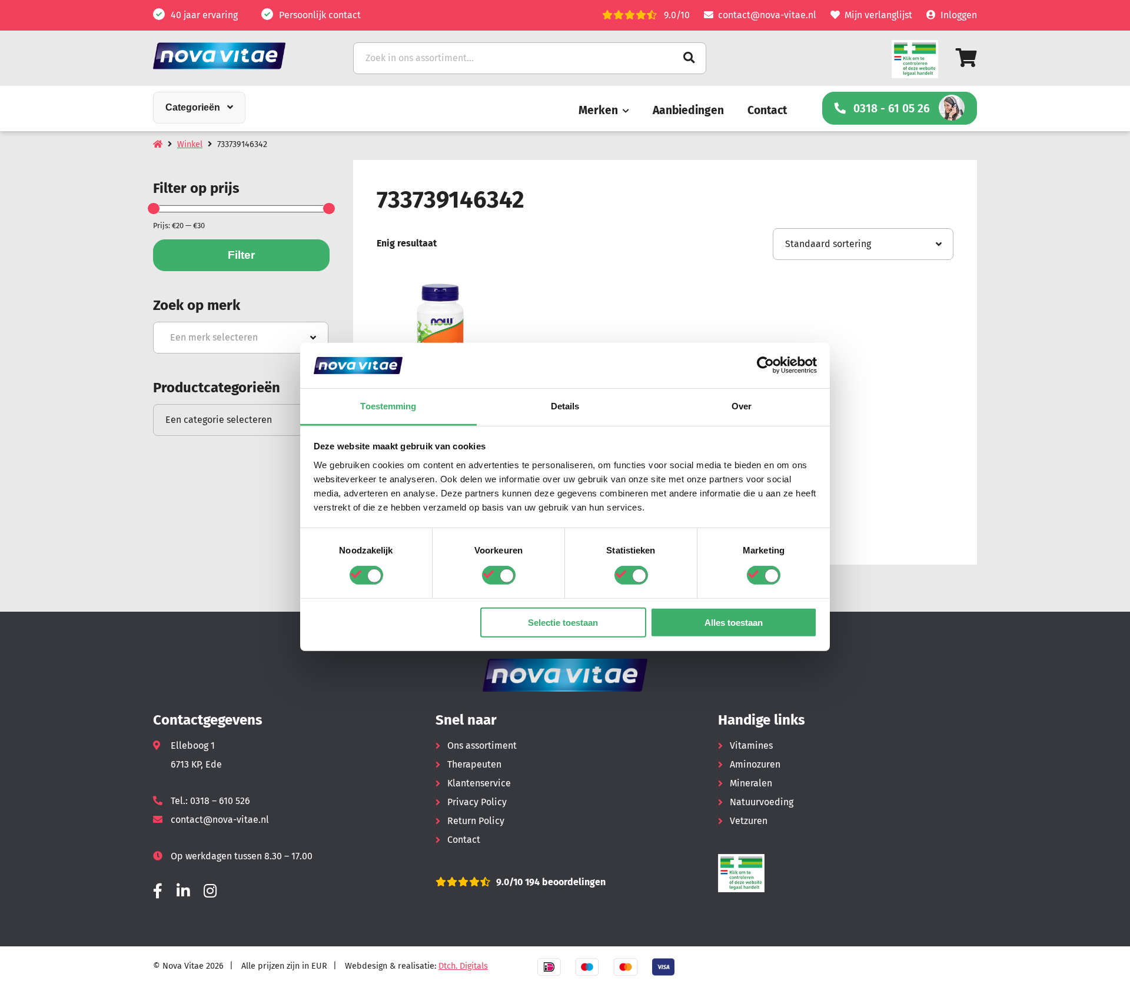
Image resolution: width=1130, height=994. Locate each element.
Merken (598, 110)
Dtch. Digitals (463, 966)
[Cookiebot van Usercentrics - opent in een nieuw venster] (765, 365)
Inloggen (958, 15)
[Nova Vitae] (235, 55)
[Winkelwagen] (966, 58)
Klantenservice (479, 783)
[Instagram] (210, 891)
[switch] (499, 575)
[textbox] (240, 337)
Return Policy (475, 820)
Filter (241, 255)
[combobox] (241, 337)
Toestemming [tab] (388, 406)
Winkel (189, 144)
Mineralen (751, 783)
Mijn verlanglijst (878, 15)
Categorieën (192, 107)
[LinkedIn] (183, 891)
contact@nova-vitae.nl (767, 15)
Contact (767, 110)
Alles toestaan (733, 622)
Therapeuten (474, 764)
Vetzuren (748, 820)
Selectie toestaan (563, 622)
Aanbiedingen (688, 110)
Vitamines (751, 745)
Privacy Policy (477, 802)
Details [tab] (565, 406)
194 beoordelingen (564, 882)
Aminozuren (755, 764)
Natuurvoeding (761, 802)
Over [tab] (742, 406)
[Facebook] (157, 891)
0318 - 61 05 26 (891, 108)
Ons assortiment (482, 745)
